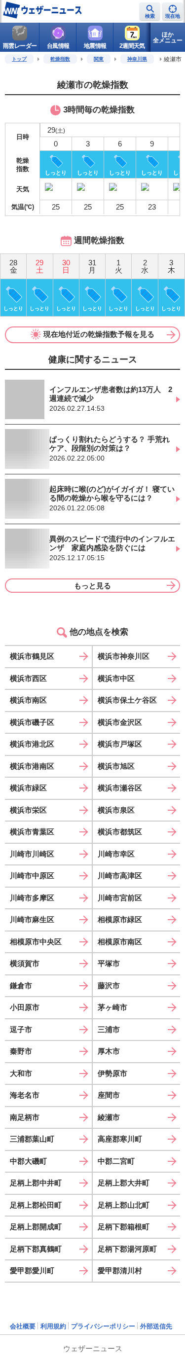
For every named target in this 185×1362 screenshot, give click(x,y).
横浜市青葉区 (32, 831)
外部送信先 (156, 1326)
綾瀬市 (109, 1117)
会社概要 (23, 1326)
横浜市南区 (28, 700)
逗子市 (21, 1029)
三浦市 (109, 1029)
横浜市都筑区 (120, 831)
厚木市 (109, 1051)
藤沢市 (109, 985)
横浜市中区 (116, 678)
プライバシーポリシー (103, 1326)
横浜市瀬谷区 (120, 788)
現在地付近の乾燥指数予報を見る (98, 334)
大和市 (21, 1073)
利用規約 (53, 1326)
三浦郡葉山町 (32, 1139)
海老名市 (24, 1095)
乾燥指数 (60, 59)
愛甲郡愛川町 (32, 1270)
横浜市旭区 (116, 766)
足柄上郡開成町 (36, 1226)
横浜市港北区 (32, 744)
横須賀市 (24, 963)
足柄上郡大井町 (123, 1183)
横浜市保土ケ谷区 (127, 700)
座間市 (109, 1095)
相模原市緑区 (120, 919)
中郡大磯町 (28, 1161)
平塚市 (109, 963)
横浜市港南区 (32, 766)
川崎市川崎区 (32, 854)
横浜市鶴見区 (32, 656)
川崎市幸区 (116, 854)
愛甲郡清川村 (120, 1270)
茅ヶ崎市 (112, 1007)
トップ (19, 59)
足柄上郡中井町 (36, 1183)
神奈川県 (137, 59)
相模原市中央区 (36, 941)
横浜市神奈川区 (123, 656)
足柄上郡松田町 (36, 1205)
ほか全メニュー (168, 37)
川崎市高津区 (120, 875)
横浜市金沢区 (120, 722)
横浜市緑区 (28, 788)
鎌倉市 (21, 985)
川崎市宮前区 (120, 898)
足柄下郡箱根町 (123, 1226)
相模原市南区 (120, 941)
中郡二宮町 (116, 1161)
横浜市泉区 (116, 810)
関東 (99, 59)
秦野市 (21, 1051)
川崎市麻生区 (32, 919)
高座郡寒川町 (120, 1139)
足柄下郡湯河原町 (127, 1249)
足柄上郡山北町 (123, 1205)
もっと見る (92, 585)
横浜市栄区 (28, 810)
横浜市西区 (28, 678)
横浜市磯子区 (32, 722)
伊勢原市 (112, 1073)
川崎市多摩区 (32, 898)
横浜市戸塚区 (120, 744)
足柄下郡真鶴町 (36, 1249)
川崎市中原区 (32, 875)
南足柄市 (24, 1117)
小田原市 (24, 1007)
